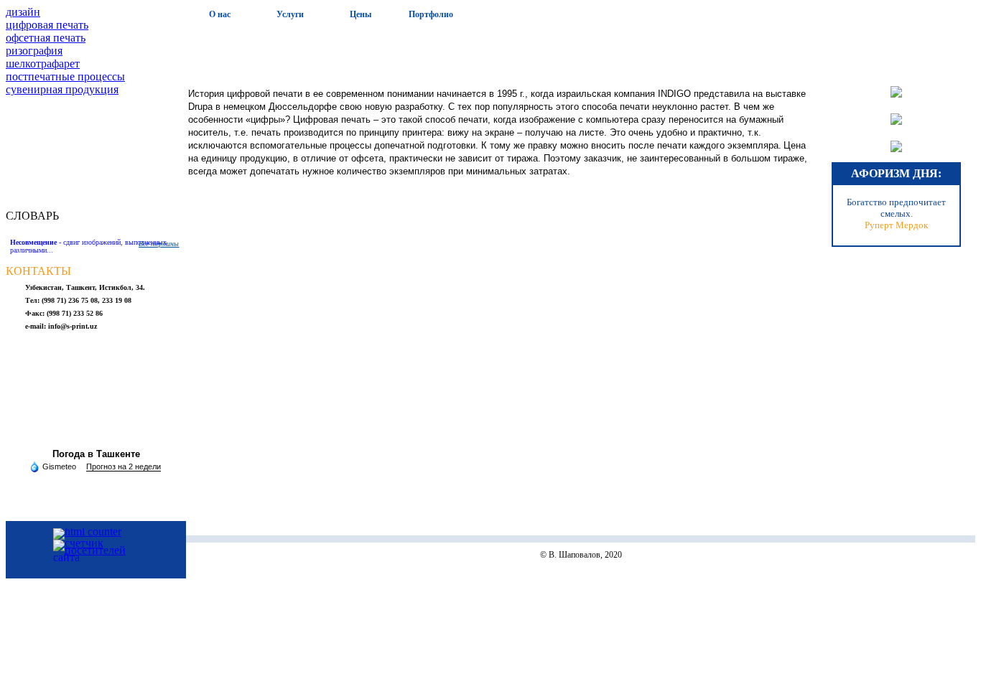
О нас (220, 14)
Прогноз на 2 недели (123, 466)
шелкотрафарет (43, 63)
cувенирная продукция (62, 89)
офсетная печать (45, 38)
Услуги (290, 14)
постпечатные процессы (65, 76)
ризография (34, 50)
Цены (360, 14)
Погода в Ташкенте (96, 454)
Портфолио (431, 14)
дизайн (23, 12)
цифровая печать (47, 25)
